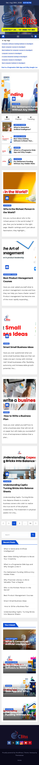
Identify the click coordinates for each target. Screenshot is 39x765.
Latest (7, 119)
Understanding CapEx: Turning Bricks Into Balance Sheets (18, 488)
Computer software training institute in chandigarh (17, 44)
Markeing (17, 147)
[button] (32, 36)
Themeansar (19, 755)
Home (20, 760)
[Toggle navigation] (18, 36)
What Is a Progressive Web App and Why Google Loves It (24, 152)
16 (30, 523)
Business (6, 343)
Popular (18, 119)
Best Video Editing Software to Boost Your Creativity (23, 141)
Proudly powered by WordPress (12, 752)
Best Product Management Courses (18, 595)
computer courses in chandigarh (12, 53)
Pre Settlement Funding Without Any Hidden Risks (19, 108)
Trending (31, 119)
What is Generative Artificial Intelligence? (22, 128)
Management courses (10, 274)
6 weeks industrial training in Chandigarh (14, 56)
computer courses (19, 124)
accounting (7, 104)
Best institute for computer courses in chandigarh (17, 50)
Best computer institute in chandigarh (13, 63)
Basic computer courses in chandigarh (13, 47)
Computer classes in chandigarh (12, 60)
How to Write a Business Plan (16, 606)
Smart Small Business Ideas (18, 347)
